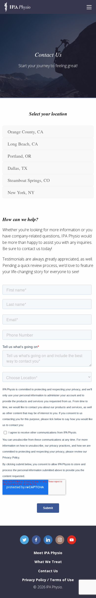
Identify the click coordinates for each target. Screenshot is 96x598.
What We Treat (48, 561)
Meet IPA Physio (48, 552)
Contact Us (48, 571)
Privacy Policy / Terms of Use (48, 579)
